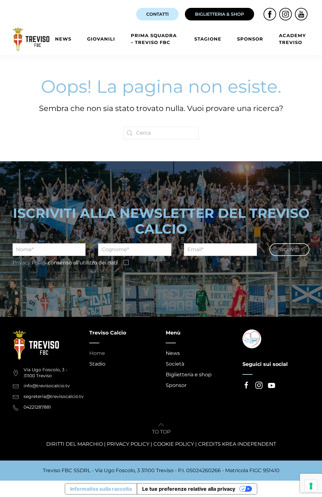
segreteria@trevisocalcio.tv (54, 396)
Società (175, 364)
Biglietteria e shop (189, 375)
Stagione (207, 39)
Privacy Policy (30, 263)
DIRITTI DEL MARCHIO (74, 444)
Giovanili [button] (101, 39)
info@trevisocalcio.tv (47, 386)
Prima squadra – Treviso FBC (154, 39)
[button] (161, 425)
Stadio (97, 364)
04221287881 (37, 407)
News (63, 39)
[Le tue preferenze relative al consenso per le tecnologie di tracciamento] (311, 486)
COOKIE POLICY (173, 444)
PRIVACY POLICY (128, 444)
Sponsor (250, 39)
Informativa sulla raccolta (101, 489)
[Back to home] (32, 39)
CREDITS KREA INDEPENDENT (237, 444)
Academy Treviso (292, 39)
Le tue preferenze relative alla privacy (188, 489)
